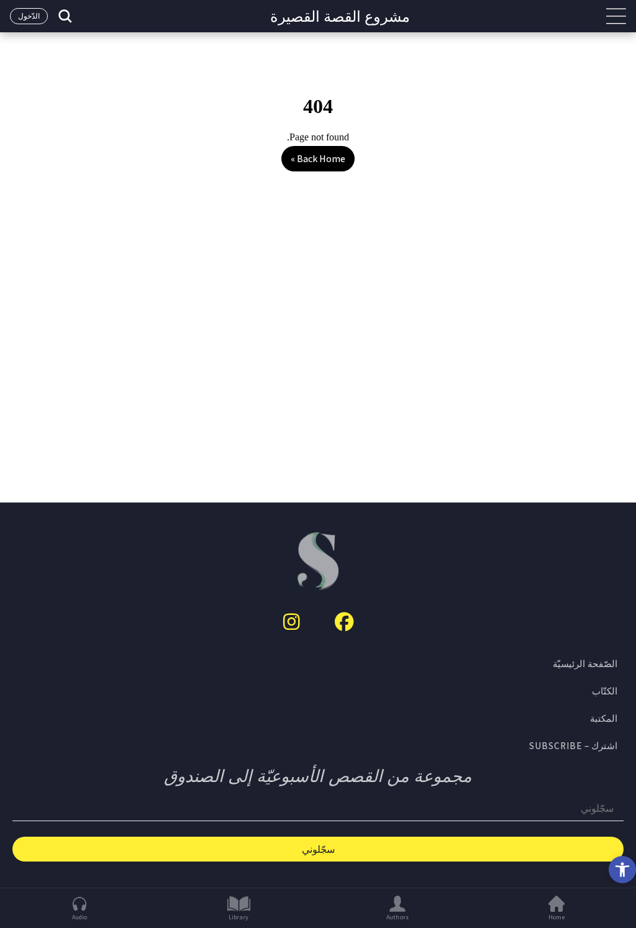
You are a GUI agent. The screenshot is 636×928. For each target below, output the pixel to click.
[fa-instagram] (291, 622)
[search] (64, 16)
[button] (622, 869)
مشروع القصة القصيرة (340, 16)
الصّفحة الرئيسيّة (585, 663)
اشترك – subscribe (573, 745)
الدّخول (29, 15)
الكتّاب (604, 691)
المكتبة (603, 718)
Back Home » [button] (318, 158)
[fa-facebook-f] (344, 622)
